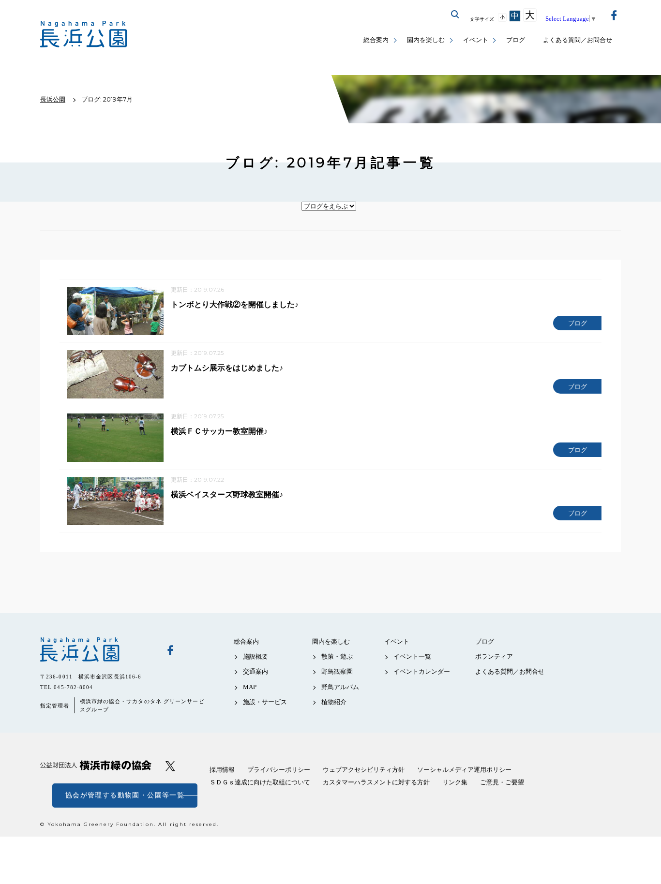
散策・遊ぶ (337, 656)
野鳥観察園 (337, 671)
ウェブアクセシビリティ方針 (364, 769)
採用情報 (222, 769)
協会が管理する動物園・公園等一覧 (124, 795)
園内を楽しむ (426, 40)
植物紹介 (333, 702)
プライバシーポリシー (278, 769)
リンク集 (454, 782)
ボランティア (494, 656)
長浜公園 (95, 649)
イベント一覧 (412, 656)
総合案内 (376, 40)
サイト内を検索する (455, 14)
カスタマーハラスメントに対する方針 (376, 782)
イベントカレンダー (421, 671)
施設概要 (255, 656)
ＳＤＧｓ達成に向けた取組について (260, 782)
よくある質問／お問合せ (577, 40)
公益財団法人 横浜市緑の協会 (95, 765)
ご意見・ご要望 (502, 782)
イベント (475, 40)
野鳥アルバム (340, 687)
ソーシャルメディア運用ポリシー (464, 769)
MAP (249, 687)
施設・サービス (265, 702)
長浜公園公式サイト (83, 34)
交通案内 (255, 671)
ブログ (515, 40)
